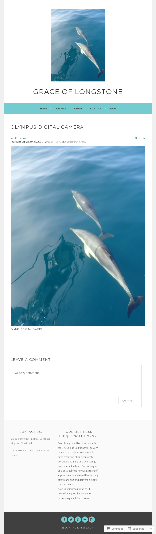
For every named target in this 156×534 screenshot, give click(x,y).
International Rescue (75, 142)
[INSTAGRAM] (92, 519)
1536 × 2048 (54, 142)
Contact (96, 108)
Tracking (60, 108)
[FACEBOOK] (64, 519)
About (78, 108)
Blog (112, 108)
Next (138, 138)
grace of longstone (78, 91)
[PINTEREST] (78, 519)
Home (43, 108)
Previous (20, 138)
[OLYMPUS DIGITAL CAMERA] (78, 325)
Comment (128, 400)
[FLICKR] (85, 519)
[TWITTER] (71, 519)
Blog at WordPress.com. (78, 527)
